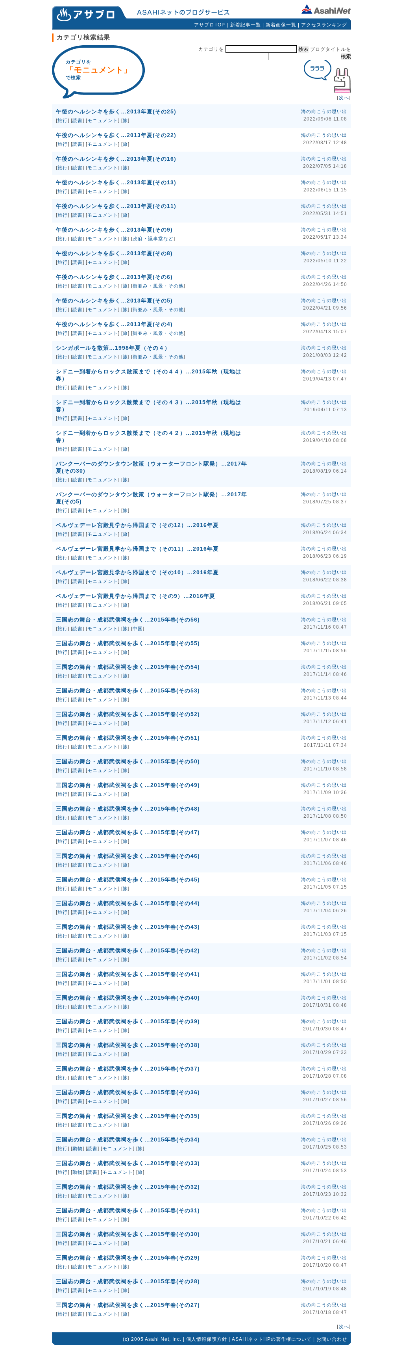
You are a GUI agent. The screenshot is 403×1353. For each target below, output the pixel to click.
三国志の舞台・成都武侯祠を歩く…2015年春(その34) (128, 1139)
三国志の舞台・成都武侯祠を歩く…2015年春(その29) (128, 1258)
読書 (77, 120)
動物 (77, 1148)
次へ (344, 97)
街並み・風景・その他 (158, 286)
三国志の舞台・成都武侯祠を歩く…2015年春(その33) (128, 1163)
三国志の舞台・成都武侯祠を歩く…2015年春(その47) (128, 832)
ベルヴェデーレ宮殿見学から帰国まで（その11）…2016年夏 (137, 549)
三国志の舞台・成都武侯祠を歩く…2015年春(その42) (128, 950)
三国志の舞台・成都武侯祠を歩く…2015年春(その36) (128, 1092)
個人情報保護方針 (206, 1339)
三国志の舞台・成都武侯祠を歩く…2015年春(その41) (128, 974)
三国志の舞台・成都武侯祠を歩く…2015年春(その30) (128, 1234)
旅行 (62, 120)
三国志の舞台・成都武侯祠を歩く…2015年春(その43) (128, 927)
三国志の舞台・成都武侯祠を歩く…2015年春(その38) (128, 1045)
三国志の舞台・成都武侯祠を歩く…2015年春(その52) (128, 714)
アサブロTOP (209, 25)
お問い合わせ (331, 1339)
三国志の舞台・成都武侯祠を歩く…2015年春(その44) (128, 903)
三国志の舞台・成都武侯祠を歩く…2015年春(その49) (128, 785)
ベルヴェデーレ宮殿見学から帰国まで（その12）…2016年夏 (137, 525)
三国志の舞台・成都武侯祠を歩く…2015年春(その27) (128, 1305)
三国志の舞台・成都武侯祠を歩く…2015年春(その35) (128, 1116)
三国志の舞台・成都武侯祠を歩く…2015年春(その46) (128, 856)
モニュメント (102, 120)
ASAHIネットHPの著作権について (272, 1339)
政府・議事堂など (153, 238)
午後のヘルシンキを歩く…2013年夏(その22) (116, 135)
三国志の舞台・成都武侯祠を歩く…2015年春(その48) (128, 808)
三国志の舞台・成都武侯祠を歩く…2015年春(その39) (128, 1021)
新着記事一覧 (245, 25)
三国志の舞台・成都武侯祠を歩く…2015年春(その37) (128, 1068)
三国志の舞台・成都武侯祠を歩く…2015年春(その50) (128, 761)
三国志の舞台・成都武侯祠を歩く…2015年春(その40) (128, 998)
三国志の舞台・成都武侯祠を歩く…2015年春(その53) (128, 690)
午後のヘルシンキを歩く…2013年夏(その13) (116, 182)
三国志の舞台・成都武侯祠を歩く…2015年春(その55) (128, 643)
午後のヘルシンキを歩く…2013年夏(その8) (114, 253)
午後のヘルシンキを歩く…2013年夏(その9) (114, 229)
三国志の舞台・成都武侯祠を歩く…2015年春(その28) (128, 1281)
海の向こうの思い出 (324, 111)
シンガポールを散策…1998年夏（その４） (113, 348)
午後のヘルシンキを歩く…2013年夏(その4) (114, 324)
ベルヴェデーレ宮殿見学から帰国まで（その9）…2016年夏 (135, 596)
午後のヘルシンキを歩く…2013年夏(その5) (114, 300)
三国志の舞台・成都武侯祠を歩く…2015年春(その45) (128, 879)
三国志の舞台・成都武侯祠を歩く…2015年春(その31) (128, 1210)
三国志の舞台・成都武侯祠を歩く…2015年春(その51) (128, 738)
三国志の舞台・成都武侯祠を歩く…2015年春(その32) (128, 1187)
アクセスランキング (324, 25)
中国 (138, 628)
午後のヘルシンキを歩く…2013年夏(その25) (116, 111)
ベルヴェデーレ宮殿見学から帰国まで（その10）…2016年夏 (137, 572)
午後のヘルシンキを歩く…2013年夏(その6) (114, 277)
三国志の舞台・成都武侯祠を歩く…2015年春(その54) (128, 667)
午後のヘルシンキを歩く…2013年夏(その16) (116, 159)
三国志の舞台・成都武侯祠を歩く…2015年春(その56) (128, 619)
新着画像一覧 (281, 25)
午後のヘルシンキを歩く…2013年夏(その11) (116, 206)
